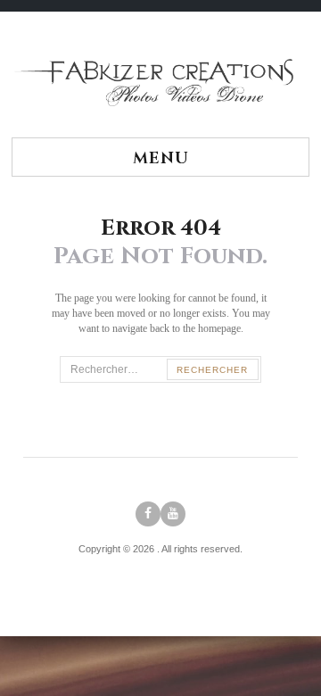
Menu (161, 158)
